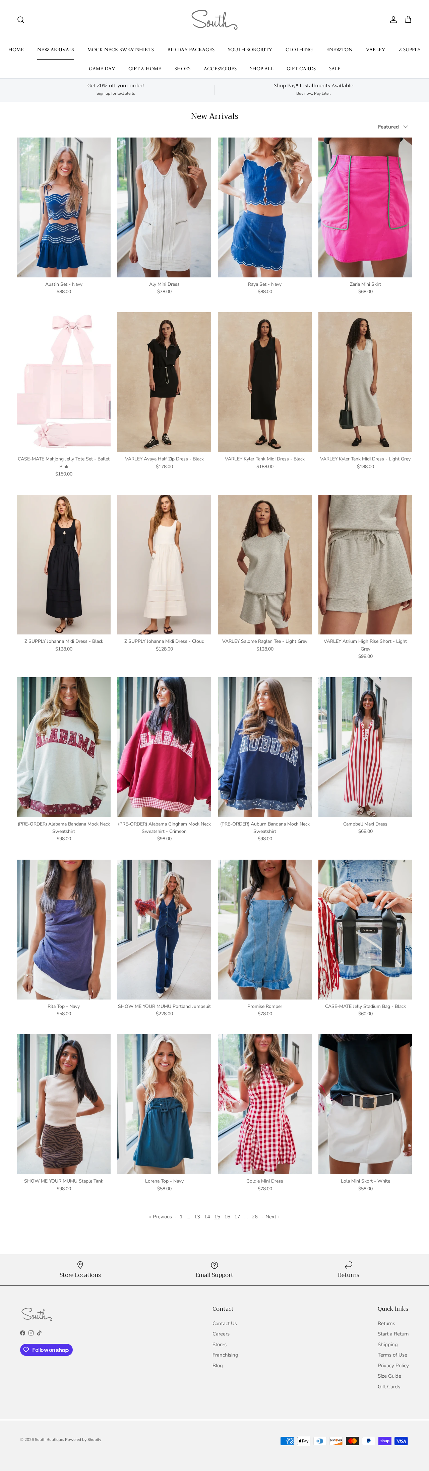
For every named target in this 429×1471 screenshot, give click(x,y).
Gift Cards (389, 1386)
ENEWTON (339, 50)
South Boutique (49, 1439)
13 (197, 1216)
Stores (219, 1344)
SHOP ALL (261, 69)
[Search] (21, 20)
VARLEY (375, 50)
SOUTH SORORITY (250, 50)
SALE (335, 69)
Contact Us (224, 1323)
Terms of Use (392, 1355)
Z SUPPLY (410, 50)
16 (227, 1216)
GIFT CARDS (301, 69)
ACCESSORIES (220, 69)
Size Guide (389, 1376)
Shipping (388, 1344)
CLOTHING (299, 50)
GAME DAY (102, 69)
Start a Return (393, 1333)
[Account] (392, 20)
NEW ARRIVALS (55, 50)
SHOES (182, 69)
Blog (217, 1365)
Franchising (225, 1355)
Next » (272, 1216)
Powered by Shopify (83, 1439)
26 (255, 1216)
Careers (221, 1333)
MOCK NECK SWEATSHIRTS (120, 50)
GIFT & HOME (144, 69)
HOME (16, 50)
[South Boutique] (214, 20)
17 (237, 1216)
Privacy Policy (393, 1365)
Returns (386, 1323)
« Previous (160, 1216)
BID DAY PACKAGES (190, 50)
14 (207, 1216)
